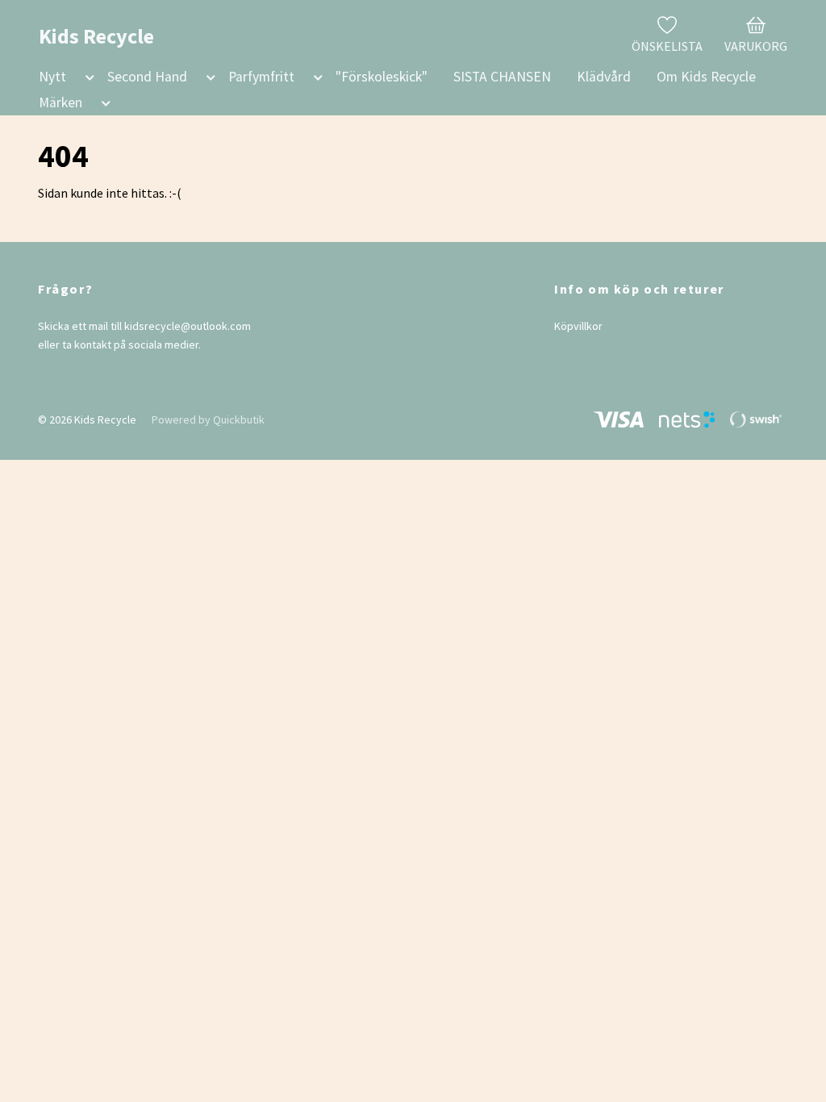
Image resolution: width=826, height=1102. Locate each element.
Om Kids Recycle (706, 77)
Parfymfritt (261, 77)
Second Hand (147, 77)
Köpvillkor (578, 326)
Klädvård (604, 77)
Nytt (52, 77)
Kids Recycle (96, 36)
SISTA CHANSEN (502, 77)
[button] (86, 80)
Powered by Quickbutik (208, 419)
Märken (60, 102)
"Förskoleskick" (382, 77)
